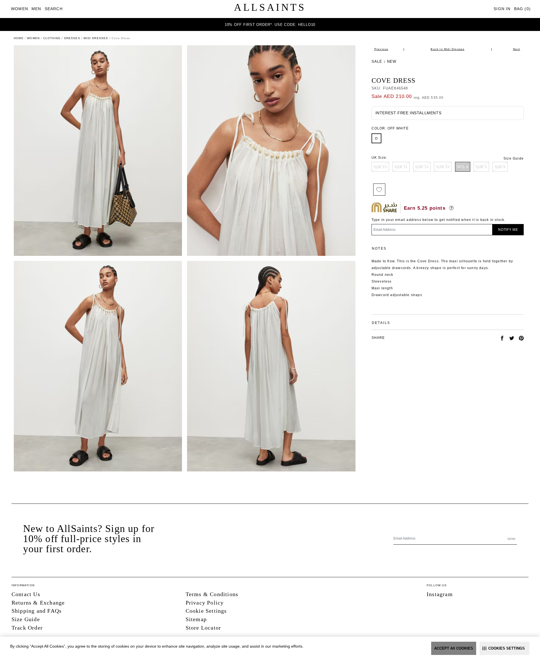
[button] (504, 648)
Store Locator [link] (203, 628)
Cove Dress (394, 80)
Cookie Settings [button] (206, 611)
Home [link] (19, 38)
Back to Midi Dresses (447, 49)
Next (516, 49)
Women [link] (33, 38)
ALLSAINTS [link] (270, 7)
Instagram (440, 594)
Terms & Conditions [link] (212, 594)
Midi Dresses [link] (96, 38)
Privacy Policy (205, 602)
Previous (381, 49)
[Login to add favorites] (379, 190)
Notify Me (508, 230)
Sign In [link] (502, 8)
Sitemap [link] (196, 619)
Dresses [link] (72, 38)
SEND (511, 538)
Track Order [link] (27, 628)
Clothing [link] (52, 38)
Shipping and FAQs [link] (37, 611)
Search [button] (54, 8)
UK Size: (380, 158)
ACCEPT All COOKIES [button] (453, 648)
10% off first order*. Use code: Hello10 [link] (270, 25)
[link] (19, 9)
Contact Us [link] (26, 594)
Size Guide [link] (513, 158)
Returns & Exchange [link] (38, 602)
